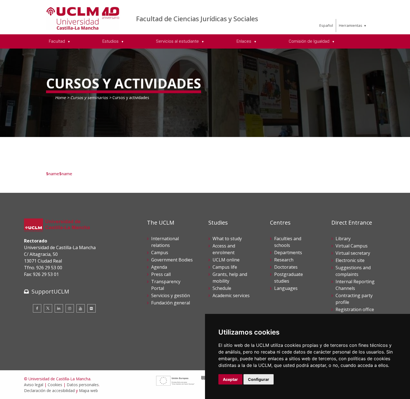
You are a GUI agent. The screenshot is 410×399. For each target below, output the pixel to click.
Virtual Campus (352, 246)
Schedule (222, 288)
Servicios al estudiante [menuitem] (178, 41)
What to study (227, 238)
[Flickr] (91, 308)
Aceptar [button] (230, 379)
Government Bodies (172, 260)
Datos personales (83, 384)
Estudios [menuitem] (111, 41)
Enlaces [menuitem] (244, 41)
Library (343, 238)
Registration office (355, 309)
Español (326, 25)
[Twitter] (48, 308)
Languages (286, 288)
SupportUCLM (50, 291)
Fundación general (170, 303)
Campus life (225, 267)
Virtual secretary (353, 253)
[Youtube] (80, 308)
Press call (161, 274)
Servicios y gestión (170, 295)
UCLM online (226, 260)
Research (283, 260)
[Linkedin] (59, 308)
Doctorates (286, 267)
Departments (288, 252)
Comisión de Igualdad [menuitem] (310, 41)
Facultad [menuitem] (57, 41)
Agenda (159, 267)
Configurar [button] (258, 379)
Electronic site (350, 260)
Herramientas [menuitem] (350, 25)
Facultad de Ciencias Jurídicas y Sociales (197, 18)
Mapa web (88, 390)
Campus (159, 252)
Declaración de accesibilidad (49, 390)
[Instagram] (70, 308)
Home (60, 97)
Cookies (55, 384)
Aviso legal (33, 384)
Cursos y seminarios (89, 97)
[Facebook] (37, 308)
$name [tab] (52, 173)
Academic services (231, 295)
